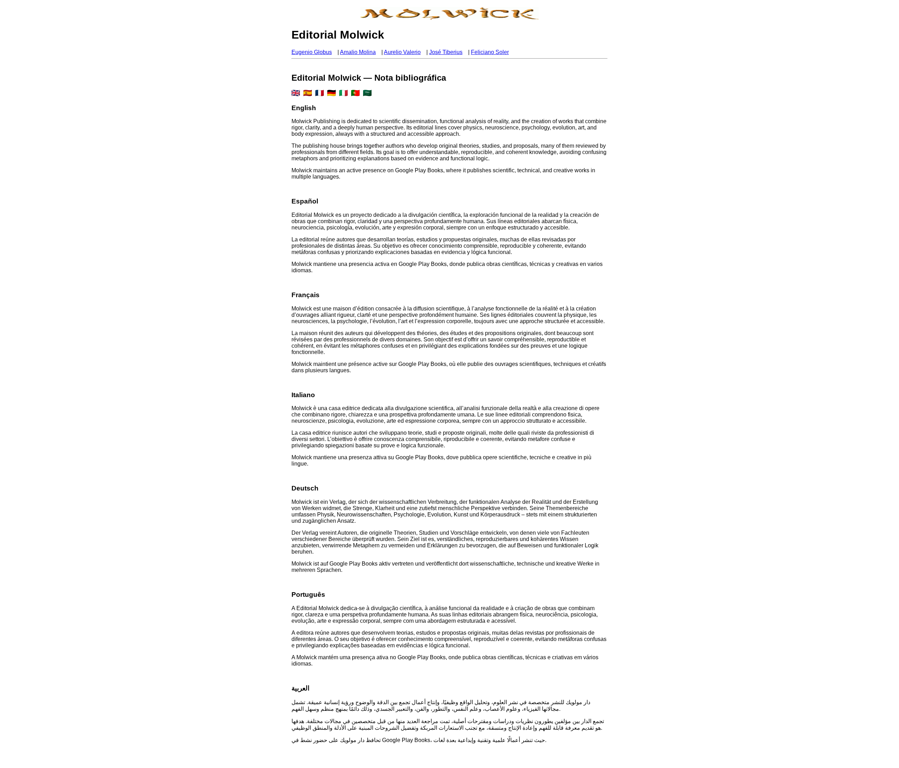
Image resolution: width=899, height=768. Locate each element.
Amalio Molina (358, 52)
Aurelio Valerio (402, 52)
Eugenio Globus (311, 52)
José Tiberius (445, 52)
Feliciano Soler (490, 52)
